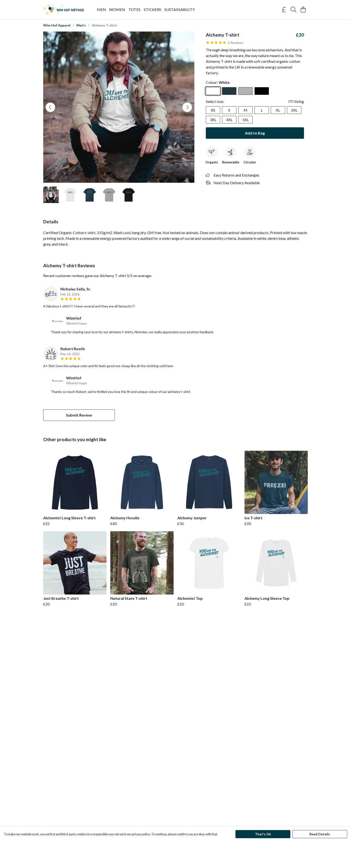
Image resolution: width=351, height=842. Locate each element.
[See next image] (187, 107)
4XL (229, 119)
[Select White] (213, 91)
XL (278, 110)
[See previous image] (50, 107)
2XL (294, 110)
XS (213, 110)
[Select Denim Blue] (229, 91)
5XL (245, 119)
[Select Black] (262, 91)
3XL (213, 119)
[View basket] (303, 9)
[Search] (293, 9)
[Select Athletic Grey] (245, 91)
